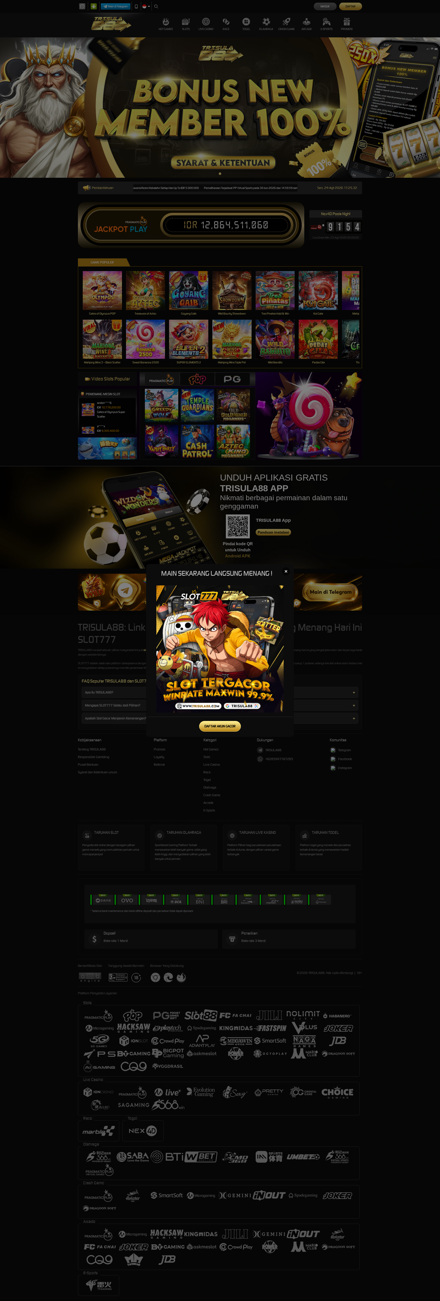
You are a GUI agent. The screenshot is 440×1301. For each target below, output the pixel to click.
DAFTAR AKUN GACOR (220, 726)
